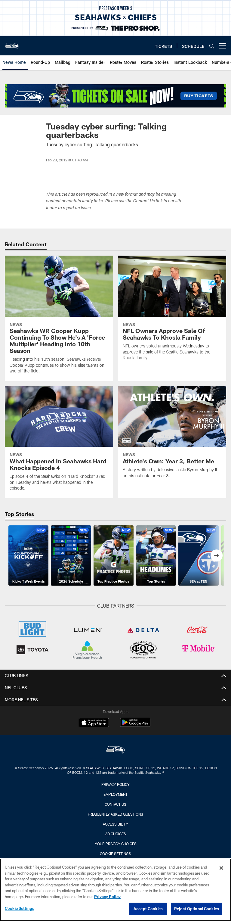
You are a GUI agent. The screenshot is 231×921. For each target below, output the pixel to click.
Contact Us (115, 804)
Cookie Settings (115, 853)
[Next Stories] (217, 555)
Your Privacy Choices (116, 844)
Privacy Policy (115, 784)
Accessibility (115, 824)
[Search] (211, 46)
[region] (115, 889)
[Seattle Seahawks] (115, 750)
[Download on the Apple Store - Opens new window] (93, 723)
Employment (115, 794)
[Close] (221, 868)
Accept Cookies (148, 908)
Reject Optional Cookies (196, 908)
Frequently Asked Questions (115, 814)
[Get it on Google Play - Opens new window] (135, 725)
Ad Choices (115, 834)
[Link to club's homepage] (12, 43)
